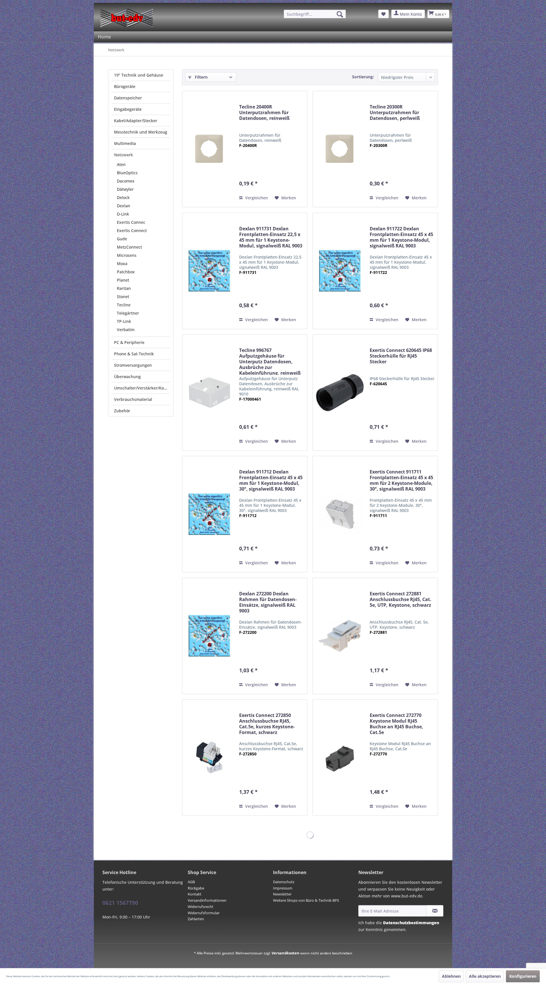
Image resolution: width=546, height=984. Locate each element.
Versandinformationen (207, 900)
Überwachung (127, 376)
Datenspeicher (128, 98)
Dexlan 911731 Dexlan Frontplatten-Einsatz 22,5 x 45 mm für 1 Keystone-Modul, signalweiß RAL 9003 (270, 237)
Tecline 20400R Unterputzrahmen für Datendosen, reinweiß (264, 112)
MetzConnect (129, 247)
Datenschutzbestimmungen (411, 922)
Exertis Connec (131, 222)
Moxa (122, 263)
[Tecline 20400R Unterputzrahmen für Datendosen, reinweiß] (209, 149)
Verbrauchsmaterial (133, 399)
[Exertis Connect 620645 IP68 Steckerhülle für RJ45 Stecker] (340, 392)
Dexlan (123, 205)
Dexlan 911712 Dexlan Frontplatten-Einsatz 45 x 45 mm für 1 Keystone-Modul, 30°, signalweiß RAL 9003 (271, 480)
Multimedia (125, 143)
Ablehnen (451, 976)
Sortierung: (363, 76)
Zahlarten (196, 918)
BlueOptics (127, 172)
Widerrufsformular (204, 912)
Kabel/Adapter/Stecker (135, 120)
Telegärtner (128, 313)
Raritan (124, 288)
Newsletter (282, 894)
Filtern (201, 77)
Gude (122, 238)
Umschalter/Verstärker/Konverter (142, 388)
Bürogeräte (124, 86)
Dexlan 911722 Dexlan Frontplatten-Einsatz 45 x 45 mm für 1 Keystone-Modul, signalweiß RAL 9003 (401, 237)
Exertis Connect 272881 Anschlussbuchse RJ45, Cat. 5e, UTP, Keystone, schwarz (400, 599)
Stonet (123, 296)
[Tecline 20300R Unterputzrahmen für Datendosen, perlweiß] (340, 149)
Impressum (282, 888)
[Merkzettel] (383, 14)
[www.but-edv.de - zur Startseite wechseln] (126, 18)
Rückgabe (196, 888)
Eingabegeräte (128, 109)
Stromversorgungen (133, 365)
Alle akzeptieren (485, 976)
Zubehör (122, 410)
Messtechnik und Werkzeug (140, 132)
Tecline (124, 305)
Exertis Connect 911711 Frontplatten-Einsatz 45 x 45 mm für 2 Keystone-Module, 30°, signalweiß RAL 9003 (401, 480)
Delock (123, 197)
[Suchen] (340, 14)
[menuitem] (315, 14)
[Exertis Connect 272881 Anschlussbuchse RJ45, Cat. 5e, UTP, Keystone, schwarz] (340, 636)
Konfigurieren (522, 976)
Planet (123, 280)
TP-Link (124, 321)
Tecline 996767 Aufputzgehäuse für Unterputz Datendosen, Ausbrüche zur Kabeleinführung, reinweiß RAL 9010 (270, 361)
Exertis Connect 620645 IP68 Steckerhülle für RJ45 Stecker (401, 356)
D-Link (123, 214)
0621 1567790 (120, 903)
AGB (191, 881)
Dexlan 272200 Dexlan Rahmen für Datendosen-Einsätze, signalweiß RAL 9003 (268, 602)
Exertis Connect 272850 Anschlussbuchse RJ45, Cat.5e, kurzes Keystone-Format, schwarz (267, 723)
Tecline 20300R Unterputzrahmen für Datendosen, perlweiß (395, 112)
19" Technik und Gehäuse (138, 75)
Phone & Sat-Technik (134, 353)
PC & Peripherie (129, 342)
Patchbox (126, 271)
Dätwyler (125, 189)
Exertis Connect (132, 230)
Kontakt (194, 894)
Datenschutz (283, 881)
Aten (121, 164)
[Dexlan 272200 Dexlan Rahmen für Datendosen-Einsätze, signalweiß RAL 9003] (209, 636)
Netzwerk (123, 154)
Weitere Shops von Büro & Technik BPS (306, 900)
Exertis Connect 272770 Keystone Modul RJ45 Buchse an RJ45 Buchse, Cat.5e (396, 723)
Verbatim (126, 329)
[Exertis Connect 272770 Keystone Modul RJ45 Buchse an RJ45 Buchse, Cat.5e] (340, 757)
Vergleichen (256, 197)
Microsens (126, 255)
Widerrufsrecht (200, 906)
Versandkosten (285, 953)
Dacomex (126, 181)
